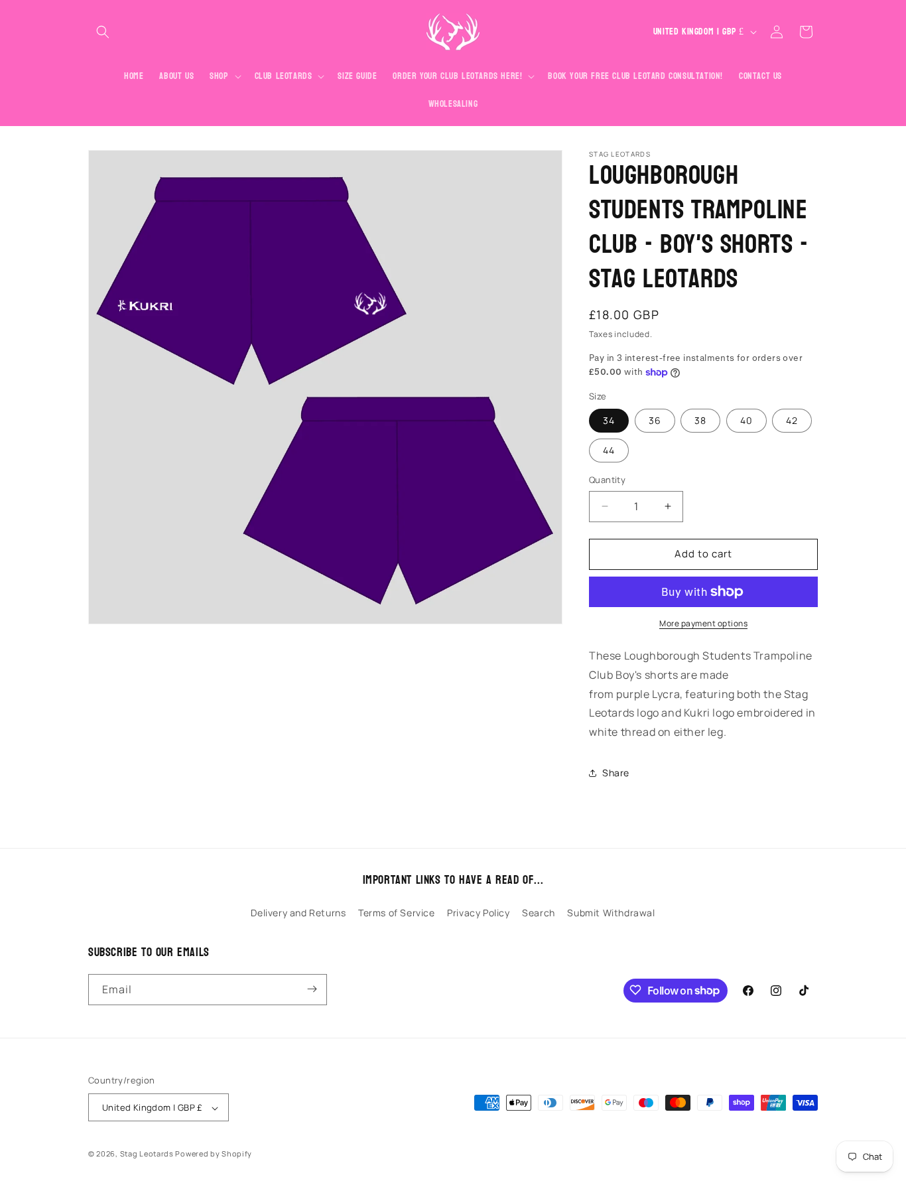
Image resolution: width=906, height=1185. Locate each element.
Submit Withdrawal (611, 913)
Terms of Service (396, 913)
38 (700, 420)
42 (792, 420)
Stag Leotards (147, 1154)
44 (609, 450)
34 (609, 420)
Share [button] (615, 772)
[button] (102, 31)
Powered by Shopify (213, 1154)
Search (538, 913)
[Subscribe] (311, 989)
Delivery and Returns (298, 913)
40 (746, 420)
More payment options (703, 623)
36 (655, 420)
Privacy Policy (478, 913)
